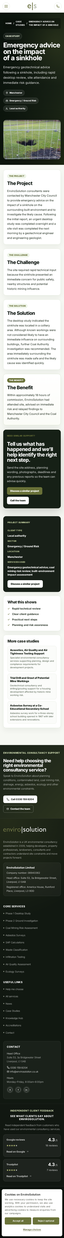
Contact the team (20, 808)
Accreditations (13, 1025)
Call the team (18, 500)
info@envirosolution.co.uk (23, 1071)
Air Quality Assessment (18, 964)
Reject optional (46, 1220)
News (9, 1003)
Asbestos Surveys (15, 935)
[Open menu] (6, 6)
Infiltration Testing (15, 956)
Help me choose (14, 989)
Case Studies (20, 23)
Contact (10, 1032)
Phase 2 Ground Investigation (22, 920)
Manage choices (32, 1229)
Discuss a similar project (24, 490)
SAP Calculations (15, 942)
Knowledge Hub (14, 1018)
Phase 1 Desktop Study (18, 913)
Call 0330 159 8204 (22, 799)
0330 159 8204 (18, 1067)
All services (12, 996)
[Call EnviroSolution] (58, 6)
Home (8, 23)
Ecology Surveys (15, 971)
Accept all (18, 1220)
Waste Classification (17, 949)
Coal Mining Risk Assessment (22, 927)
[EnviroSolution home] (32, 6)
